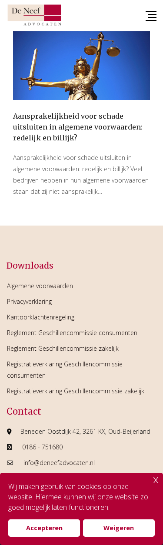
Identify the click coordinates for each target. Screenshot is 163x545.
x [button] (156, 479)
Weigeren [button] (118, 528)
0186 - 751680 (42, 447)
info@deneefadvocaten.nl (59, 463)
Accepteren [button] (44, 528)
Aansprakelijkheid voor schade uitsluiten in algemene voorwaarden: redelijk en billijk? (78, 127)
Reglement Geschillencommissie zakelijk (63, 348)
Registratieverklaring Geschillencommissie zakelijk (75, 391)
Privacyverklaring (29, 301)
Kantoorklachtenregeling (40, 317)
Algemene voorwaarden (40, 286)
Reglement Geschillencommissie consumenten (72, 333)
